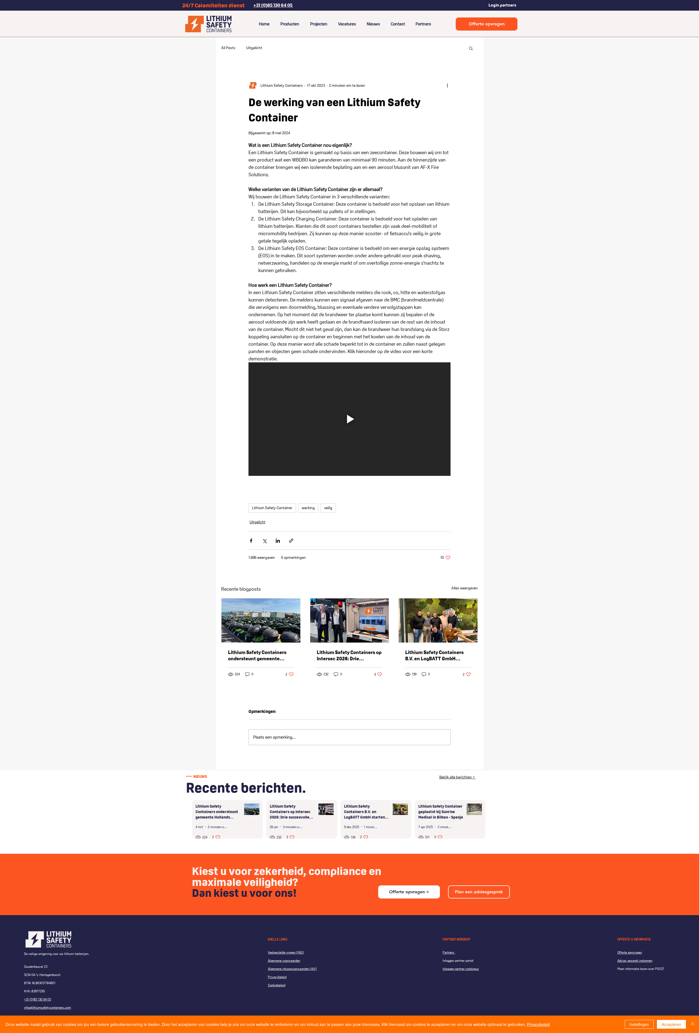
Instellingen (639, 1024)
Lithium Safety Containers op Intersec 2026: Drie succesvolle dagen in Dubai (349, 655)
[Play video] (349, 419)
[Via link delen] (291, 540)
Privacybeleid (538, 1024)
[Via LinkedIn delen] (277, 540)
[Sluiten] (692, 1024)
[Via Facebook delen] (251, 540)
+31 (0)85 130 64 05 (37, 999)
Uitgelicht (254, 47)
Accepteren (671, 1024)
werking (308, 507)
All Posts (228, 47)
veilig (328, 507)
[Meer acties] (447, 85)
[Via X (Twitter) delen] (264, 540)
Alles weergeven (464, 588)
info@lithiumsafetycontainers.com (47, 1007)
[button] (470, 48)
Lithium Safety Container (272, 507)
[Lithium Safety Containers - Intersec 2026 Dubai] (349, 620)
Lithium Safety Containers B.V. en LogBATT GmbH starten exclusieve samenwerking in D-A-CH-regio (434, 655)
